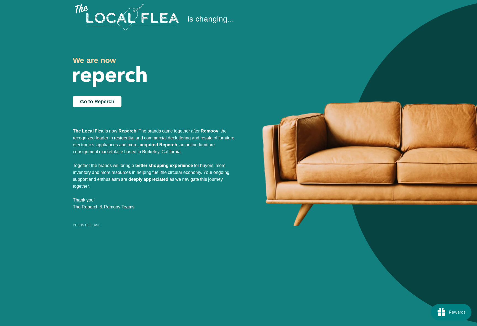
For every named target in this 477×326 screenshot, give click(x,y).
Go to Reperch (97, 101)
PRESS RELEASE (86, 224)
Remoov (209, 131)
